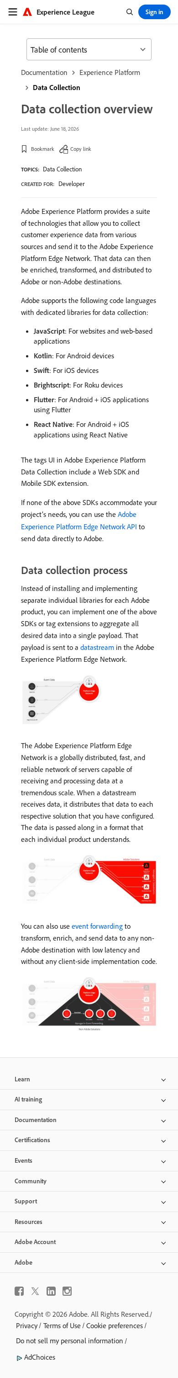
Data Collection (56, 87)
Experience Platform (109, 72)
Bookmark (42, 148)
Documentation (44, 72)
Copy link (80, 148)
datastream (97, 647)
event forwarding (97, 926)
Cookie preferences (114, 1325)
